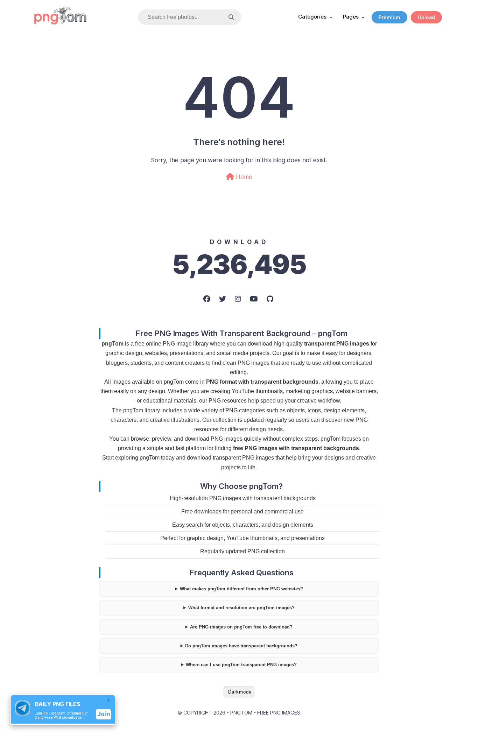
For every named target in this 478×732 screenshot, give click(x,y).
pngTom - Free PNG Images (265, 713)
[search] (231, 17)
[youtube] (255, 299)
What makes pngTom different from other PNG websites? (241, 588)
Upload (426, 17)
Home (243, 176)
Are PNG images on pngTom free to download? (241, 627)
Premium (389, 17)
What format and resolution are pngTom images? (241, 607)
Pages (351, 16)
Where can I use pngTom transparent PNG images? (241, 664)
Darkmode (240, 692)
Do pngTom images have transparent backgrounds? (241, 645)
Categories (312, 16)
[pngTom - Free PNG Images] (60, 22)
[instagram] (239, 299)
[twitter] (223, 299)
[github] (271, 299)
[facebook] (207, 299)
